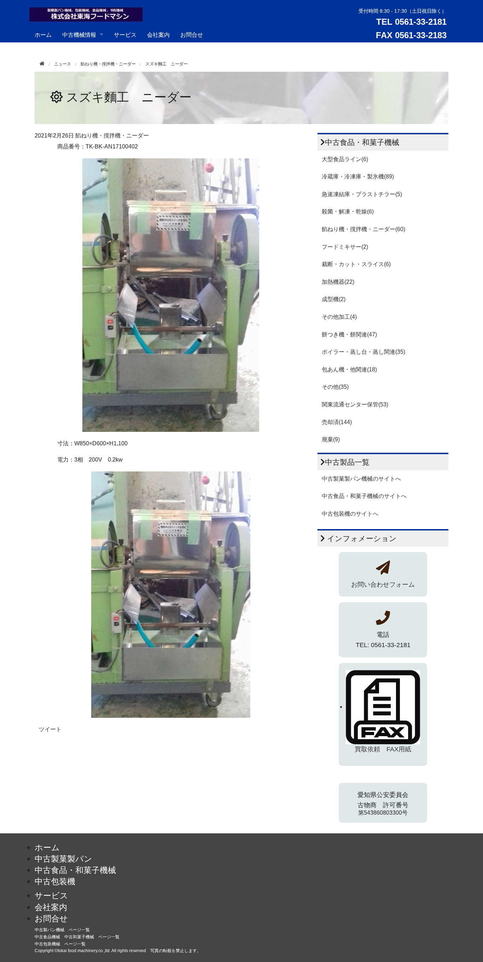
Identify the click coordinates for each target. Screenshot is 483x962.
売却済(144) (337, 422)
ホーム (43, 34)
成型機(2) (333, 299)
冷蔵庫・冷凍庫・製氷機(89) (358, 177)
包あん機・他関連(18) (349, 369)
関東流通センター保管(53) (355, 404)
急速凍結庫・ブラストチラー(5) (362, 194)
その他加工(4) (339, 317)
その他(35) (335, 387)
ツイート (50, 729)
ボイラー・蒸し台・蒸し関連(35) (363, 352)
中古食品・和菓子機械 (75, 870)
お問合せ (191, 34)
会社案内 (158, 34)
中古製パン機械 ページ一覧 (62, 929)
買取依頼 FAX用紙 (383, 749)
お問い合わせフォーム (383, 584)
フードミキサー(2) (345, 247)
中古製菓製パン (63, 858)
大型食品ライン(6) (345, 159)
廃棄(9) (331, 439)
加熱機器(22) (338, 282)
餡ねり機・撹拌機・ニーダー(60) (363, 229)
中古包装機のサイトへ (350, 514)
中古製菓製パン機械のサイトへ (361, 479)
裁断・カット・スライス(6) (356, 264)
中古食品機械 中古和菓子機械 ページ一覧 (77, 936)
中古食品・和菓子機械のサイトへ (364, 496)
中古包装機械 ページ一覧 (60, 944)
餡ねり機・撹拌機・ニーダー (108, 63)
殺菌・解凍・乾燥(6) (348, 212)
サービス (125, 34)
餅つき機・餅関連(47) (349, 335)
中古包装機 (55, 881)
